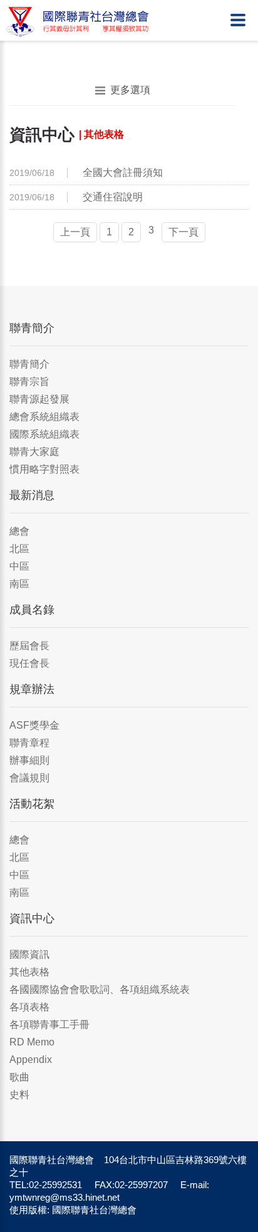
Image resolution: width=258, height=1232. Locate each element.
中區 (19, 566)
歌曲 (19, 1077)
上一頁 (75, 232)
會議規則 (29, 778)
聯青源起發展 (39, 399)
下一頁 (183, 232)
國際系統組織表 (44, 434)
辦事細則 (29, 760)
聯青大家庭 (34, 451)
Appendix (30, 1059)
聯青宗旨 (29, 381)
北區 (19, 548)
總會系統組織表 (44, 416)
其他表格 (29, 972)
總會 (19, 531)
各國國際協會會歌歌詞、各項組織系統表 (99, 989)
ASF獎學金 (34, 725)
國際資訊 (29, 954)
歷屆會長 (29, 645)
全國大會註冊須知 (123, 172)
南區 (19, 583)
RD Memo (31, 1042)
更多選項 (130, 90)
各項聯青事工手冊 (49, 1024)
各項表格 (29, 1007)
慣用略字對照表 (44, 469)
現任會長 (29, 663)
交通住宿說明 (113, 197)
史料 (19, 1094)
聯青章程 (29, 742)
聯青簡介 (29, 364)
